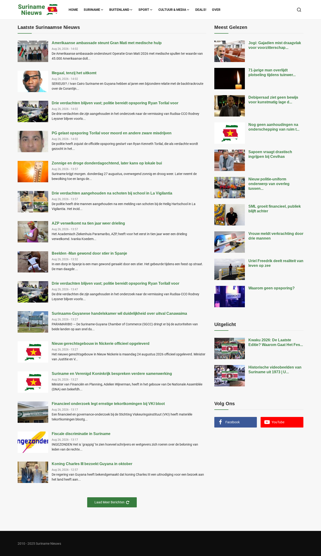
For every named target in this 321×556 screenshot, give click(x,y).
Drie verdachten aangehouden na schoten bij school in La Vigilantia (112, 193)
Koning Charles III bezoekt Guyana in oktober (92, 464)
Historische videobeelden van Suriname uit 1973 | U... (274, 369)
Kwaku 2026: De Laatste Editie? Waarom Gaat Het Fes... (275, 342)
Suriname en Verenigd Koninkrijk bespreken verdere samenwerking (112, 374)
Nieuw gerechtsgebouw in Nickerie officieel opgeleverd (100, 344)
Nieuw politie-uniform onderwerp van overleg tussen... (269, 184)
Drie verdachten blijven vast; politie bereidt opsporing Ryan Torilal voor (115, 103)
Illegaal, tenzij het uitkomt (74, 73)
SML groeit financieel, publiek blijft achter (274, 208)
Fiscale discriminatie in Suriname (81, 434)
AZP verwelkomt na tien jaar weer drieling (88, 223)
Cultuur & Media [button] (172, 10)
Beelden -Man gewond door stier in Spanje (89, 253)
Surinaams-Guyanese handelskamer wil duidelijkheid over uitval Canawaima (119, 313)
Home (73, 10)
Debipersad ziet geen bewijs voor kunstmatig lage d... (273, 99)
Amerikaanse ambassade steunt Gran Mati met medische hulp (107, 43)
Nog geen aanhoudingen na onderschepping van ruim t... (273, 127)
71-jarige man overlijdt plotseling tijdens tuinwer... (272, 72)
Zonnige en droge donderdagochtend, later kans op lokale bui (107, 163)
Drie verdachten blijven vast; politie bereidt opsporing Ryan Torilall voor (115, 283)
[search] (299, 9)
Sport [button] (143, 10)
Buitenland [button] (119, 10)
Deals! (200, 10)
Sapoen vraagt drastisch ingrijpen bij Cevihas (270, 154)
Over (216, 10)
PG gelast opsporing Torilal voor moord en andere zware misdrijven (112, 133)
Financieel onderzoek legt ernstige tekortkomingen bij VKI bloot (108, 404)
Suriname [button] (92, 10)
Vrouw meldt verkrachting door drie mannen (275, 236)
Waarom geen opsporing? (271, 288)
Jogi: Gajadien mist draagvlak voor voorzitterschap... (274, 45)
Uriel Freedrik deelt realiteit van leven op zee (275, 263)
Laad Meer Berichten (109, 502)
